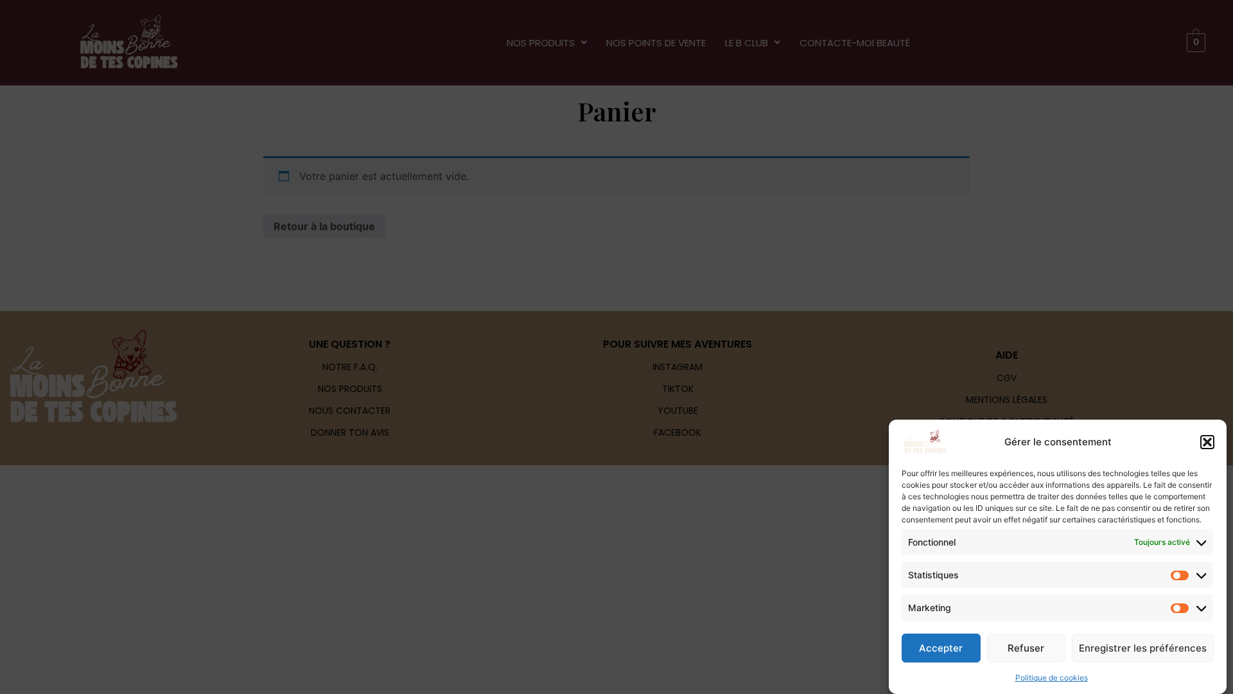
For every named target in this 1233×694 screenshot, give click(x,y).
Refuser (1026, 648)
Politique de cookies (1051, 677)
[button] (1207, 442)
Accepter (941, 648)
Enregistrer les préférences (1143, 648)
